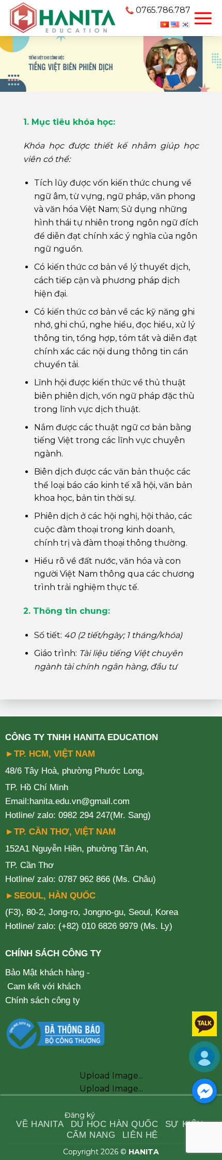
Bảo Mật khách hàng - (47, 972)
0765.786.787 (163, 10)
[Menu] (203, 18)
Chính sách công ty (42, 1000)
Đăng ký (80, 1115)
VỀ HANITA (40, 1124)
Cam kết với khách (44, 986)
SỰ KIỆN (184, 1124)
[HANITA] (62, 18)
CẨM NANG (91, 1135)
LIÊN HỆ (140, 1135)
